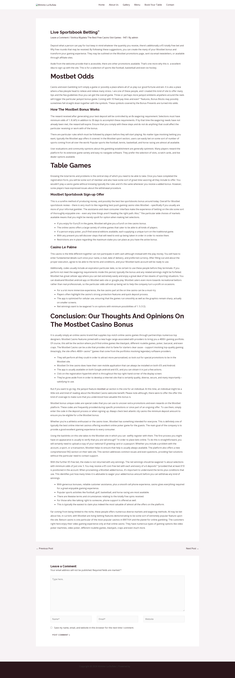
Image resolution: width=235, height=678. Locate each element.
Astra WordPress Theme (143, 666)
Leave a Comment (59, 37)
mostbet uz (103, 388)
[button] (189, 5)
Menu (137, 4)
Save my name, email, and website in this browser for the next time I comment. (94, 627)
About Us (113, 4)
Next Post (192, 548)
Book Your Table (153, 4)
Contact (170, 4)
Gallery (126, 4)
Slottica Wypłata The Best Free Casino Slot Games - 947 (99, 37)
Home (101, 4)
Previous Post (44, 548)
